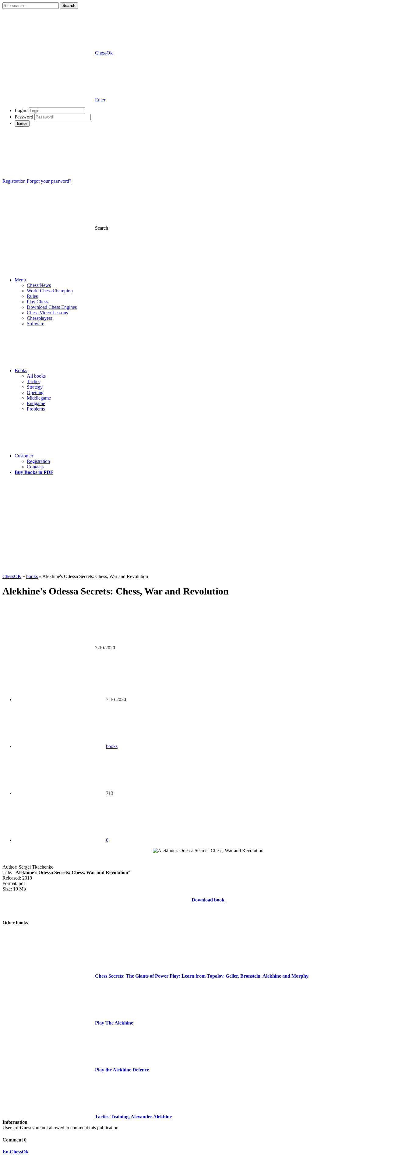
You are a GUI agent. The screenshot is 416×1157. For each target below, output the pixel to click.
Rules (32, 296)
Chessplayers (39, 318)
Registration (14, 181)
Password (24, 116)
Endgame (36, 403)
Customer (24, 455)
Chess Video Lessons (47, 312)
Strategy (35, 387)
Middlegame (39, 397)
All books (36, 376)
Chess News (39, 285)
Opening (35, 392)
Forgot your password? (49, 181)
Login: (21, 110)
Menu (20, 279)
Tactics (33, 381)
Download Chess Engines (52, 307)
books (112, 746)
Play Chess (37, 301)
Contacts (35, 466)
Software (35, 323)
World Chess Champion (50, 290)
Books (21, 370)
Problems (36, 408)
